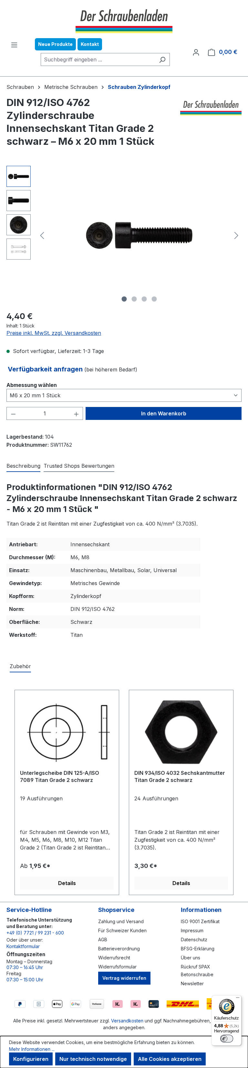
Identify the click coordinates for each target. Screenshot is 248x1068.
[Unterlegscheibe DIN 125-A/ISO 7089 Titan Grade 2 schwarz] (67, 732)
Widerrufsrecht (114, 957)
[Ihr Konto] (196, 52)
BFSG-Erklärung (197, 948)
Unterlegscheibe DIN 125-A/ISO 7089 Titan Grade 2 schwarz (59, 776)
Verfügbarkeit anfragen (46, 369)
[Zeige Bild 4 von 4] (154, 299)
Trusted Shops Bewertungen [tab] (79, 466)
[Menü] (14, 44)
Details (67, 883)
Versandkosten (127, 1020)
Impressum (192, 930)
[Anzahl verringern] (13, 413)
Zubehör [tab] (20, 666)
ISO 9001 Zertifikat (200, 921)
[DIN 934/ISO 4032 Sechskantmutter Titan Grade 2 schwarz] (181, 732)
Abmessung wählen (31, 384)
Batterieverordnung (119, 948)
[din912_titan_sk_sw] (139, 235)
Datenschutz (194, 939)
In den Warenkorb (163, 413)
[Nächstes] (236, 235)
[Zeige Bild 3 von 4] (144, 299)
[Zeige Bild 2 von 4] (134, 299)
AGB (102, 939)
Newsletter (192, 983)
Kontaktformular (23, 946)
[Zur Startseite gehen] (124, 20)
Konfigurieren (30, 1059)
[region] (124, 235)
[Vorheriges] (42, 235)
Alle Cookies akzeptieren (170, 1059)
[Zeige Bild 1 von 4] (124, 299)
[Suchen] (162, 59)
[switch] (226, 1038)
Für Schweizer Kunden (122, 930)
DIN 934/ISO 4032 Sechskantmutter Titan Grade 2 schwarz (179, 776)
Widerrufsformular (117, 966)
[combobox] (98, 59)
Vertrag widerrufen (124, 978)
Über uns (190, 957)
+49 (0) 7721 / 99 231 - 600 (35, 932)
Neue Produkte (55, 44)
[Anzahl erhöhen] (76, 413)
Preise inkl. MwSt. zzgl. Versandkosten (53, 333)
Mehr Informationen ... (32, 1049)
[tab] (23, 466)
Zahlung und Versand (121, 921)
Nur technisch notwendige (93, 1059)
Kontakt (90, 44)
